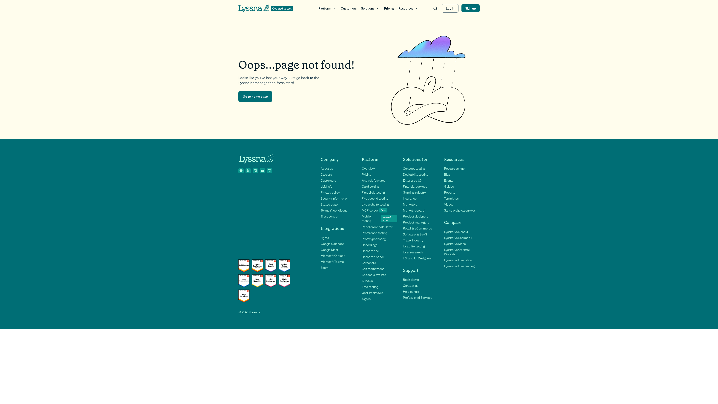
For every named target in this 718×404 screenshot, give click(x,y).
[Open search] (435, 8)
